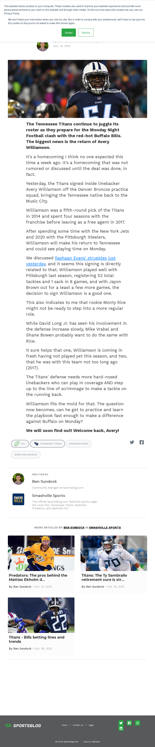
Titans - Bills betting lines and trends (36, 639)
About (64, 725)
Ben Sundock (44, 481)
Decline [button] (86, 32)
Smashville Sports (48, 495)
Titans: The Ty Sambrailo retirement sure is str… (104, 577)
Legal (91, 725)
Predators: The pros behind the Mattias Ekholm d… (38, 577)
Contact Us (78, 725)
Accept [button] (68, 32)
